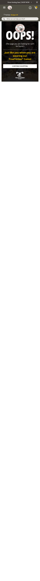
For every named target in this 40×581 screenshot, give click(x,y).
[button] (37, 2)
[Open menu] (4, 7)
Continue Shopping (20, 66)
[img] (35, 7)
